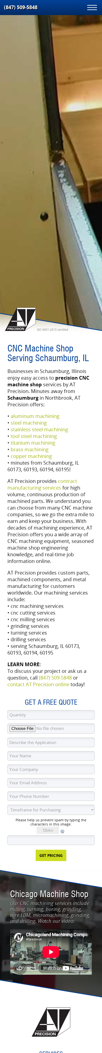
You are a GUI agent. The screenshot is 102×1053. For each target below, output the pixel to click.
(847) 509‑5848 (20, 7)
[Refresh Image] (62, 832)
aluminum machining (35, 416)
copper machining (31, 456)
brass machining (30, 449)
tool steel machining (34, 436)
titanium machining (33, 442)
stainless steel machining (39, 429)
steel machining (29, 422)
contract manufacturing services (42, 484)
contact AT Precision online (38, 684)
